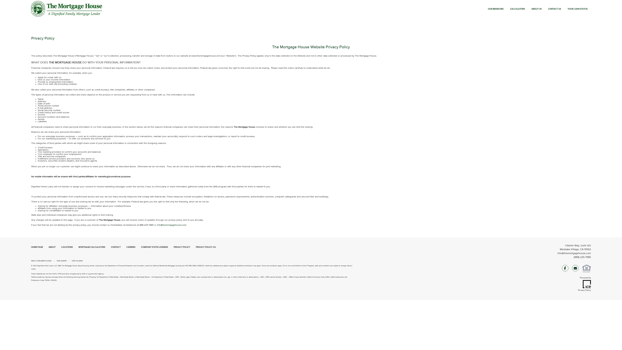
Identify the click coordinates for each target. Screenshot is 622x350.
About (52, 247)
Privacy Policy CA (206, 247)
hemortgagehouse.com (174, 225)
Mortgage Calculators (92, 247)
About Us (536, 9)
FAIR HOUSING (77, 261)
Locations (67, 247)
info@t (160, 225)
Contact (116, 247)
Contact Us (554, 9)
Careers (130, 247)
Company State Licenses (154, 247)
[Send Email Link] (575, 269)
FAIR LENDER (62, 261)
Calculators (517, 9)
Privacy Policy (182, 247)
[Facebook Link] (565, 269)
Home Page (37, 247)
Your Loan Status (578, 9)
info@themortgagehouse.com (574, 253)
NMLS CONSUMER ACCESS (41, 261)
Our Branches (496, 9)
